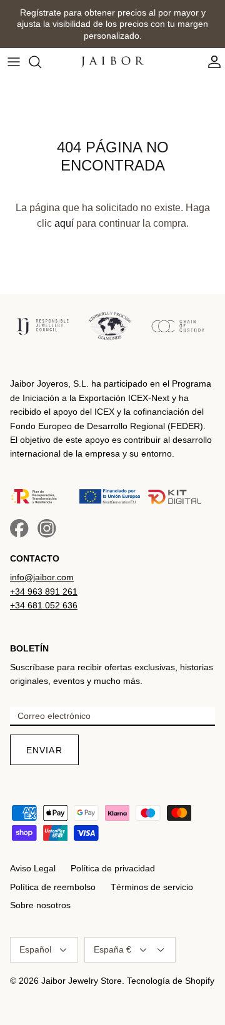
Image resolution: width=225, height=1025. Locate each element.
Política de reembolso (53, 887)
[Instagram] (47, 528)
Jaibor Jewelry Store (81, 981)
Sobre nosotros (40, 905)
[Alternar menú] (14, 62)
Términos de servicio (152, 887)
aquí (64, 223)
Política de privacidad (113, 868)
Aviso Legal (33, 868)
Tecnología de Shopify (170, 981)
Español (35, 949)
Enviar (44, 750)
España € (112, 949)
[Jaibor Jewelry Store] (112, 62)
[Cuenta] (211, 62)
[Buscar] (41, 62)
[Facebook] (19, 528)
